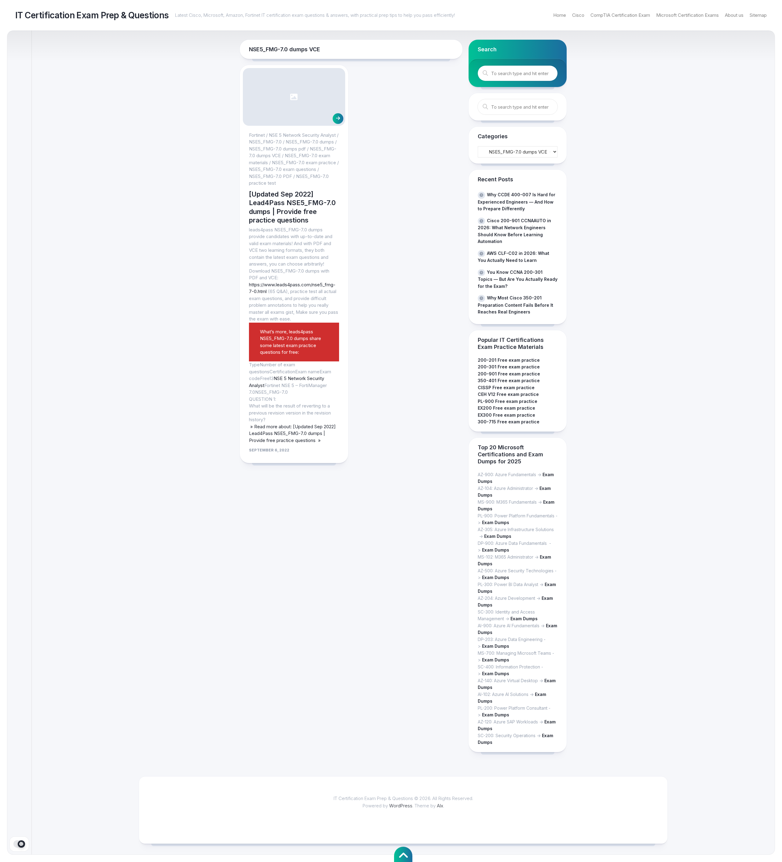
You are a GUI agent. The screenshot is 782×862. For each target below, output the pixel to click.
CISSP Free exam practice (506, 387)
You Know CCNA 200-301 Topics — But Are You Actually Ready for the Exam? (517, 279)
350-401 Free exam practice (509, 380)
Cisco (578, 15)
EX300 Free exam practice (506, 415)
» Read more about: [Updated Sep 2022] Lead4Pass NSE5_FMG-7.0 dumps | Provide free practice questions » (292, 433)
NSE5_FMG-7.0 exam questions (282, 169)
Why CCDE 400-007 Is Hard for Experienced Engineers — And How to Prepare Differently (516, 201)
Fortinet (257, 135)
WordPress (400, 806)
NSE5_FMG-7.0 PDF (270, 176)
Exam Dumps (495, 522)
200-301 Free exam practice (509, 366)
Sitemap (758, 15)
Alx (440, 806)
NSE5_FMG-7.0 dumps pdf (277, 149)
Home (559, 15)
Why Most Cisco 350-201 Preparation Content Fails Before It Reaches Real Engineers (515, 304)
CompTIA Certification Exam (620, 15)
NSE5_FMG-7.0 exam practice (304, 162)
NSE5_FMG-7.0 (265, 142)
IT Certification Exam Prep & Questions (92, 15)
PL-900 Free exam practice (507, 401)
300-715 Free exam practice (508, 421)
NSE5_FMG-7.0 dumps (310, 142)
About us (734, 15)
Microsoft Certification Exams (687, 15)
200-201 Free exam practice (509, 360)
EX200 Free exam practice (506, 408)
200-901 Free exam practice (509, 373)
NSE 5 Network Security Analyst (302, 135)
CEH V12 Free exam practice (508, 394)
